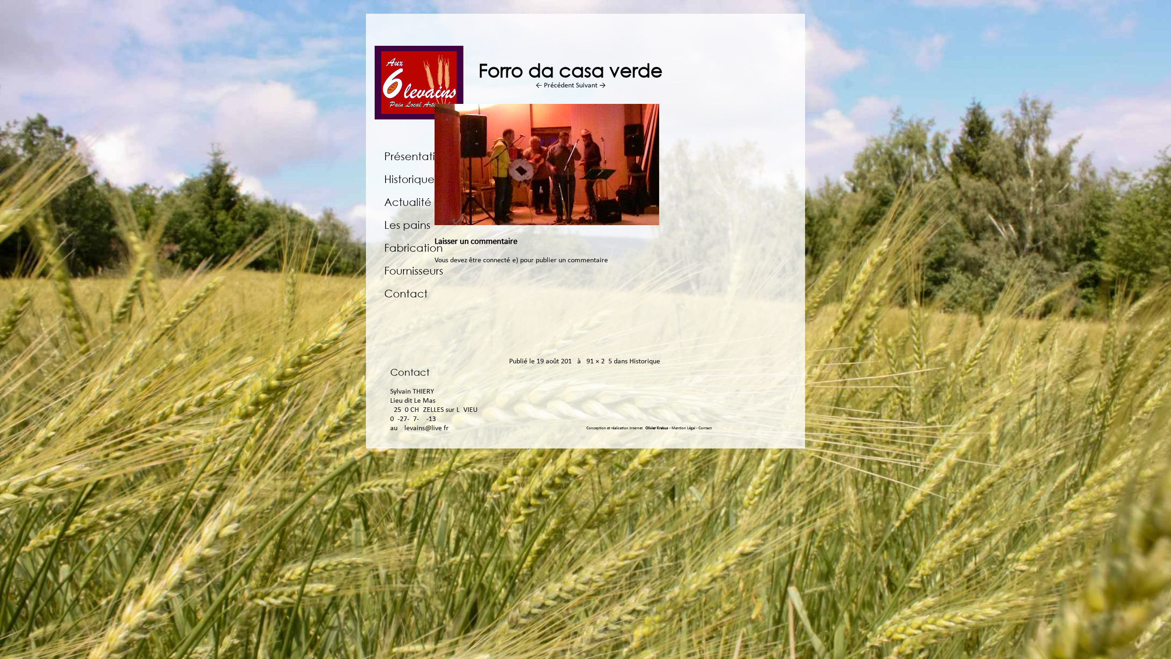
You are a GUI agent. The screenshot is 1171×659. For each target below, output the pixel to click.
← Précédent (555, 85)
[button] (547, 164)
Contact (406, 293)
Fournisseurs (413, 270)
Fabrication (413, 247)
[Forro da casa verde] (547, 223)
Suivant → (591, 85)
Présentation (416, 156)
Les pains (407, 224)
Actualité (407, 201)
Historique (409, 179)
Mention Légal (683, 428)
